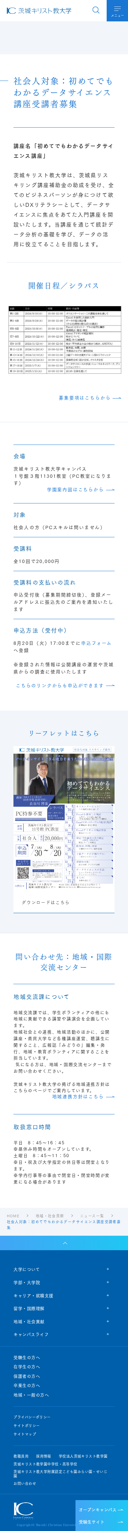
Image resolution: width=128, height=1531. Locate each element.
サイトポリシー (26, 1425)
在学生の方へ (26, 1366)
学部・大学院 (26, 1282)
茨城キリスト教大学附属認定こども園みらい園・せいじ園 (60, 1474)
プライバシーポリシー (32, 1417)
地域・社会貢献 (29, 1321)
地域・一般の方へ (31, 1394)
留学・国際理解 (29, 1308)
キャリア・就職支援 (33, 1295)
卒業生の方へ (26, 1385)
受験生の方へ (26, 1357)
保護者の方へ (26, 1376)
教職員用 (21, 1456)
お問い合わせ (24, 1483)
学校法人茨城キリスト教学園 (83, 1456)
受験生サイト (91, 1521)
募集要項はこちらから (85, 398)
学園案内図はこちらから (75, 489)
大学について (26, 1269)
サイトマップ (24, 1434)
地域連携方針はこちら (78, 1096)
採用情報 (43, 1456)
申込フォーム (96, 642)
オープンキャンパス (98, 1509)
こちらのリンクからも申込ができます (60, 685)
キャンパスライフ (31, 1334)
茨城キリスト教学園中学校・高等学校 (45, 1464)
